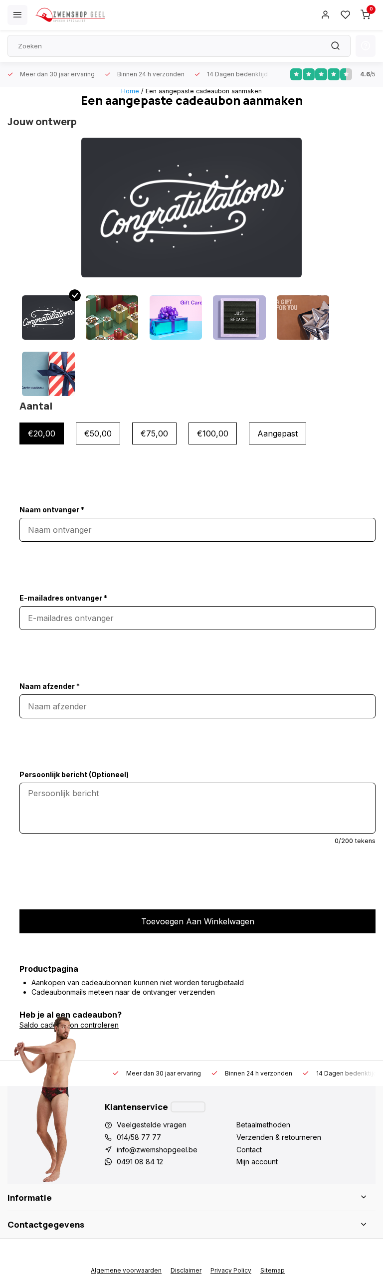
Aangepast (277, 433)
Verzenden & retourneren (278, 1137)
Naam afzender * (49, 686)
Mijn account (257, 1161)
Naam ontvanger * (51, 509)
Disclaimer (186, 1270)
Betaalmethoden (263, 1124)
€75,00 (154, 433)
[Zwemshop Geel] (70, 15)
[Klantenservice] (188, 1106)
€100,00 (212, 433)
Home (130, 91)
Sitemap (272, 1270)
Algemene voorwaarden (126, 1270)
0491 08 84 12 (140, 1161)
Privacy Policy (230, 1270)
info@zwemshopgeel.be (157, 1149)
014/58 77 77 (139, 1137)
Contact (249, 1149)
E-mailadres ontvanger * (63, 598)
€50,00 (98, 433)
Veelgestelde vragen (152, 1124)
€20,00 (41, 433)
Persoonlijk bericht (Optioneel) (74, 774)
